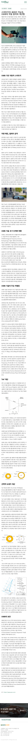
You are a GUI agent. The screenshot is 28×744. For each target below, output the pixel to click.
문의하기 (22, 710)
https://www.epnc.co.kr (9, 692)
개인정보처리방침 (6, 719)
